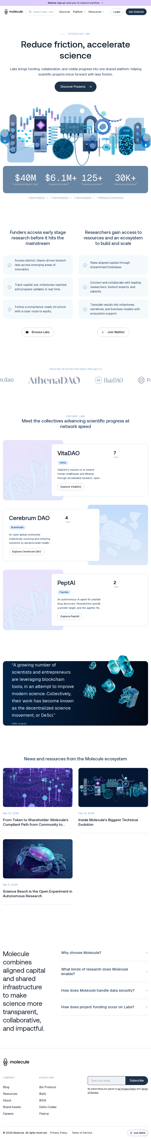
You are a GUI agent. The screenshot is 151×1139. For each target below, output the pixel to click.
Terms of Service (82, 1132)
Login (116, 11)
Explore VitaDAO (71, 486)
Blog (6, 1087)
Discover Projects (73, 87)
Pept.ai (44, 1114)
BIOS (42, 1100)
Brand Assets (12, 1107)
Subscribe (137, 1080)
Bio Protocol (47, 1087)
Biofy (42, 1094)
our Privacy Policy (126, 1088)
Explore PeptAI (70, 616)
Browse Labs (41, 332)
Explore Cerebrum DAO (26, 551)
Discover (64, 11)
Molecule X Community (111, 197)
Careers (8, 1114)
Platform (78, 11)
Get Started (136, 11)
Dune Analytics (37, 197)
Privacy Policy (58, 1132)
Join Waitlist (116, 332)
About (7, 1100)
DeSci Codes (48, 1107)
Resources (95, 11)
